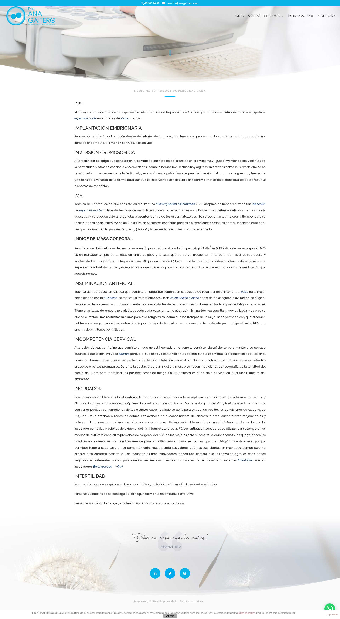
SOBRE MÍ (254, 16)
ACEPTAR (170, 616)
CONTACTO (326, 16)
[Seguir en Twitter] (170, 573)
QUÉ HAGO (272, 16)
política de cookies (246, 613)
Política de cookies (191, 601)
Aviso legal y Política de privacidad (155, 601)
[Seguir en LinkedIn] (155, 573)
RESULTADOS (296, 16)
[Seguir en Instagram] (185, 573)
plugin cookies (332, 615)
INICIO (240, 16)
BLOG (310, 16)
